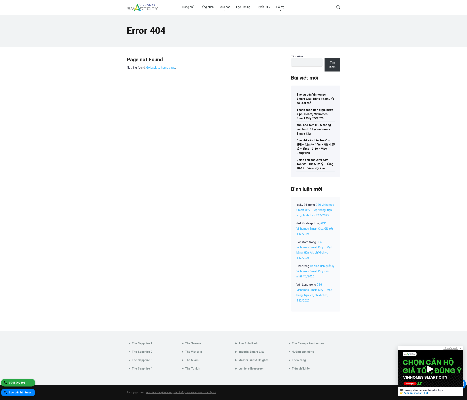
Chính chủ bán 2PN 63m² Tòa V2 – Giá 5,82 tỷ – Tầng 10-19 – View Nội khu (314, 164)
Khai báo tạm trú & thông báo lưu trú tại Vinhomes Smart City (313, 129)
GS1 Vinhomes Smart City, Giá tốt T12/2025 (314, 229)
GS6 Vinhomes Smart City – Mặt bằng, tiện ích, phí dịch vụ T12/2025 (315, 210)
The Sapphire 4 (142, 368)
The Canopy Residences (308, 343)
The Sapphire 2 (142, 351)
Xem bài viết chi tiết (416, 392)
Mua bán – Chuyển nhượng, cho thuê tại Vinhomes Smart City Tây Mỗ (181, 392)
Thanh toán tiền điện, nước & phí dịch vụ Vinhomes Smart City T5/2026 (314, 114)
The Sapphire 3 (142, 360)
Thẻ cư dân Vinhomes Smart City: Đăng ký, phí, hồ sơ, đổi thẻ (315, 99)
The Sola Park (248, 343)
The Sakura (193, 343)
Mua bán (224, 7)
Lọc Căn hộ (243, 7)
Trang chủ (188, 7)
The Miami (192, 360)
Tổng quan (207, 7)
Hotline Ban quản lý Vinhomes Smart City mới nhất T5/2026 (315, 271)
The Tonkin (192, 368)
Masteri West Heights (253, 360)
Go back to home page (160, 67)
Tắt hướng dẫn (450, 348)
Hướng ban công (303, 351)
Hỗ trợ (280, 7)
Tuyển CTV (263, 7)
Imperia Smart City (251, 351)
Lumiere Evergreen (251, 368)
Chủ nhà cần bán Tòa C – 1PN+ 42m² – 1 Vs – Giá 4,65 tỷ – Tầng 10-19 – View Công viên (315, 147)
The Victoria (193, 351)
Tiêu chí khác (301, 368)
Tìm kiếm (297, 56)
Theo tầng (299, 360)
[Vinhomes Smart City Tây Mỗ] (143, 6)
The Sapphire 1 (142, 343)
